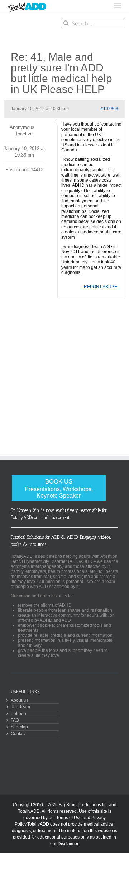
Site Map (19, 726)
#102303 (109, 108)
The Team (20, 706)
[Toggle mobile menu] (118, 5)
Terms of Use (69, 817)
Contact (18, 733)
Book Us (59, 488)
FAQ (15, 720)
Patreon (18, 713)
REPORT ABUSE (100, 286)
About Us (20, 700)
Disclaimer (68, 843)
